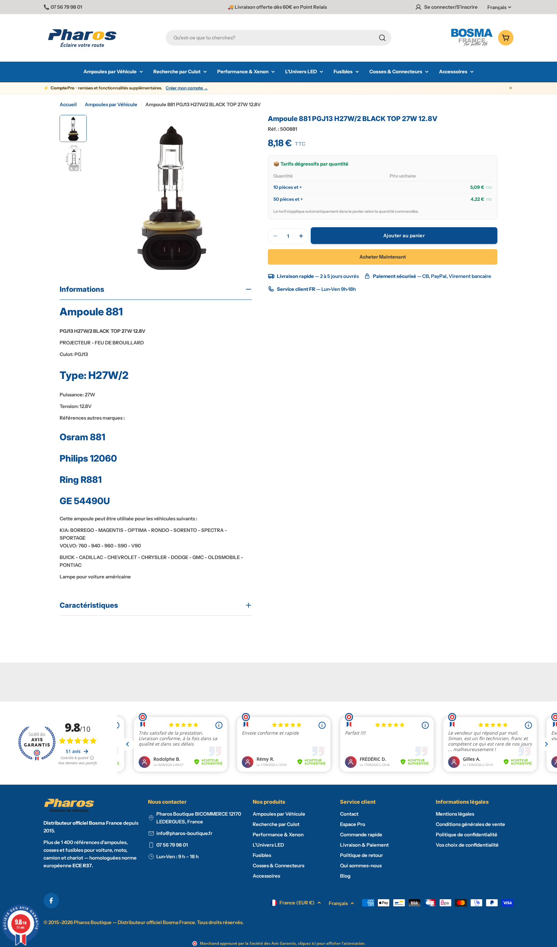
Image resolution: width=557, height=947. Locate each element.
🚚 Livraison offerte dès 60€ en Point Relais (277, 7)
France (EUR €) (297, 903)
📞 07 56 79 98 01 (63, 7)
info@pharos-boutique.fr (184, 833)
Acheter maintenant (382, 256)
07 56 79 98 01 (172, 845)
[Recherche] (382, 38)
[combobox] (278, 38)
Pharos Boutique (93, 922)
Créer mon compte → (187, 88)
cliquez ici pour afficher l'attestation (331, 943)
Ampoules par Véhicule (111, 104)
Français (496, 7)
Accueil (68, 104)
